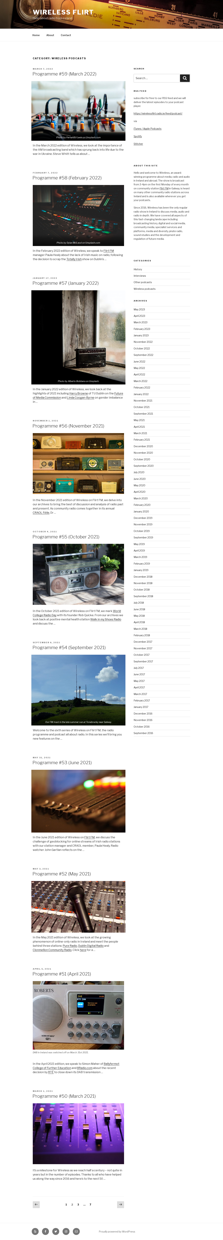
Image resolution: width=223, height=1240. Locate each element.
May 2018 (139, 615)
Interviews (140, 275)
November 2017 (143, 648)
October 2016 (142, 726)
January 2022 (141, 394)
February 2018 (142, 635)
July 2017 (139, 667)
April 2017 (139, 687)
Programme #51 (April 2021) (61, 974)
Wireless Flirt (63, 12)
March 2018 (140, 628)
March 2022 (140, 381)
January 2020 (141, 511)
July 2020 (139, 472)
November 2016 (143, 720)
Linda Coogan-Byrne (80, 397)
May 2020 (139, 485)
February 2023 (142, 328)
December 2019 (143, 517)
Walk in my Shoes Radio (105, 619)
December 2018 (143, 576)
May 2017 (139, 680)
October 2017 (141, 654)
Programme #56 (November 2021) (68, 426)
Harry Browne (78, 393)
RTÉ (51, 1072)
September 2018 (143, 596)
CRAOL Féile (41, 512)
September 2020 (144, 465)
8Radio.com (85, 1068)
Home (36, 35)
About (50, 35)
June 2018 (139, 609)
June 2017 (139, 674)
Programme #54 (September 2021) (69, 647)
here (83, 950)
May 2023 (139, 309)
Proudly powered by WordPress (117, 1231)
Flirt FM (108, 250)
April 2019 (139, 550)
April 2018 (139, 622)
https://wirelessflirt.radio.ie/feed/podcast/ (158, 113)
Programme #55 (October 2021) (65, 536)
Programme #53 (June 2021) (62, 762)
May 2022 (139, 367)
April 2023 (139, 315)
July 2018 (139, 602)
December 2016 (143, 713)
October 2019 (142, 531)
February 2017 (142, 700)
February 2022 (142, 387)
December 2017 (143, 641)
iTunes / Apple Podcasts (148, 128)
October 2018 (142, 589)
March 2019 (140, 556)
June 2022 (139, 361)
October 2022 (142, 348)
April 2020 (139, 491)
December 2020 (143, 446)
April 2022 (139, 374)
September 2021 (143, 413)
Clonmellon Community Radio (52, 950)
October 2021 (141, 407)
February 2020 (142, 504)
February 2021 (142, 439)
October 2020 (142, 459)
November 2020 (143, 452)
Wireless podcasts (145, 288)
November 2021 (143, 400)
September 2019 (143, 537)
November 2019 (143, 524)
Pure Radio (70, 945)
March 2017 (140, 694)
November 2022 (143, 341)
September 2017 (143, 661)
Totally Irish (74, 259)
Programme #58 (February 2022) (67, 177)
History (138, 269)
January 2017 (141, 706)
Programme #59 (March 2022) (64, 74)
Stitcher (138, 143)
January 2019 (141, 570)
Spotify (138, 136)
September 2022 (143, 354)
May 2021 (139, 420)
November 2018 (143, 583)
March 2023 (140, 322)
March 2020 (141, 498)
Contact (66, 35)
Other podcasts (143, 282)
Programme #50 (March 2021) (64, 1096)
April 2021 (139, 426)
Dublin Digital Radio (91, 945)
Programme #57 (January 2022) (65, 283)
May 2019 (139, 544)
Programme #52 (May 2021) (61, 873)
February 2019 (142, 563)
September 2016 (143, 733)
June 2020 (140, 478)
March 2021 (140, 433)
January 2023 (141, 335)
